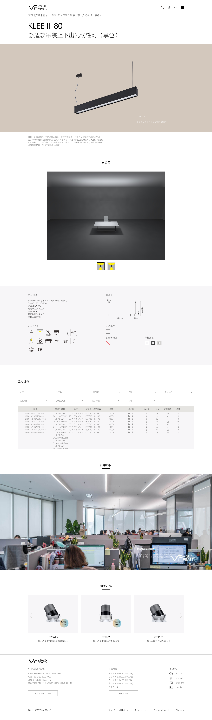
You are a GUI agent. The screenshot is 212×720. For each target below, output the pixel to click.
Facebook (179, 678)
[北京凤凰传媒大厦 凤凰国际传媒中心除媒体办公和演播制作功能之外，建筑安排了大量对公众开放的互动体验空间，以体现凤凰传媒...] (106, 522)
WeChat (178, 673)
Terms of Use (140, 710)
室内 (44, 15)
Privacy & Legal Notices (117, 710)
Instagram (179, 683)
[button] (101, 266)
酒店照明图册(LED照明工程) (121, 673)
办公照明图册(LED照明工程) (121, 676)
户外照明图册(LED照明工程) (121, 683)
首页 (30, 15)
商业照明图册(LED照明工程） (121, 680)
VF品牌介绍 (114, 686)
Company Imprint (161, 710)
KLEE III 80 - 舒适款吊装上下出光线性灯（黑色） (76, 15)
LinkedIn (178, 687)
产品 (37, 15)
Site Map (180, 710)
